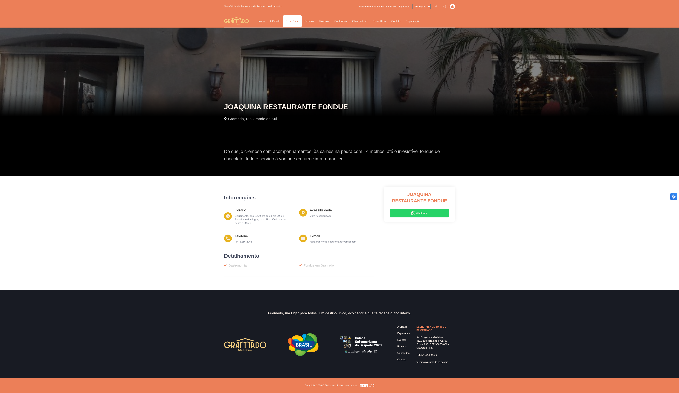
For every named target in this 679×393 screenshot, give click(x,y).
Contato (395, 21)
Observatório (359, 21)
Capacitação (413, 21)
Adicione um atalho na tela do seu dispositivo (384, 6)
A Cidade (402, 326)
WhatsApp (422, 213)
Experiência (403, 333)
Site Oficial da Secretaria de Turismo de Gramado (252, 6)
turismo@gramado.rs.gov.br (432, 362)
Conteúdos (340, 21)
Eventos (401, 339)
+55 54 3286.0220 (426, 354)
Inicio (262, 21)
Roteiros (324, 21)
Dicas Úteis (379, 21)
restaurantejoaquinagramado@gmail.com (333, 241)
